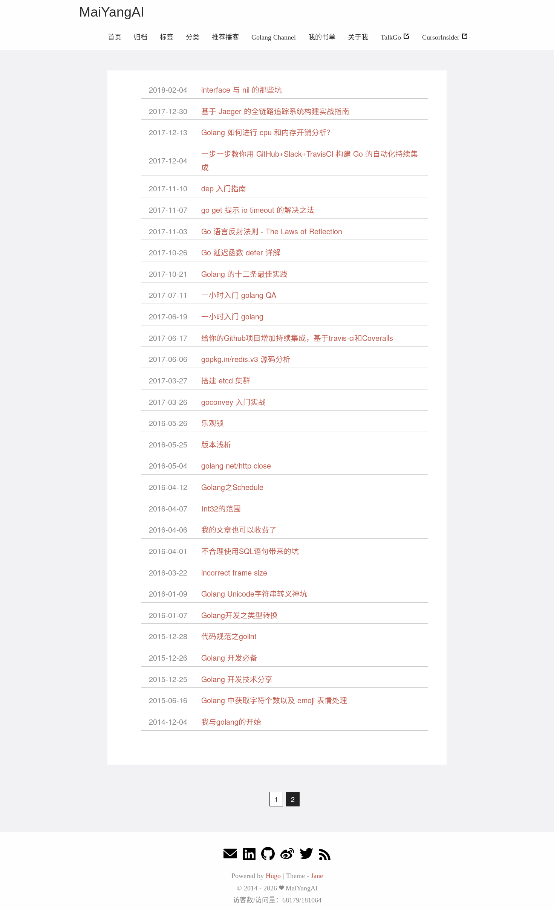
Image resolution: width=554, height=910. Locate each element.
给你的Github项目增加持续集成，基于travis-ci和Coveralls (297, 337)
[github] (268, 855)
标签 (166, 37)
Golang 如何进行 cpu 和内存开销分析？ (267, 132)
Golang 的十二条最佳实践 (244, 273)
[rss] (325, 855)
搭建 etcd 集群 (225, 380)
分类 (192, 37)
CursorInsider (441, 37)
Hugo (273, 875)
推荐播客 (225, 37)
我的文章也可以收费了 (239, 529)
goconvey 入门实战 (233, 401)
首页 (114, 37)
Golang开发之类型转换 (239, 614)
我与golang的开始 (231, 721)
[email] (230, 855)
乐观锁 (212, 422)
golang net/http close (236, 465)
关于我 (358, 37)
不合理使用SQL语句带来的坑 (250, 550)
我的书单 (321, 37)
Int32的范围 (221, 508)
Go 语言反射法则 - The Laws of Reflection (271, 231)
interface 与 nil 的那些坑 (241, 89)
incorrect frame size (234, 572)
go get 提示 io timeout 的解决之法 (257, 209)
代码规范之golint (229, 636)
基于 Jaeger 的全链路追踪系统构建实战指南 (275, 110)
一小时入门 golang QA (238, 294)
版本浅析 (216, 444)
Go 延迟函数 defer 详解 (240, 252)
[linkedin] (249, 855)
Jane (317, 875)
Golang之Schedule (232, 486)
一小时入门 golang (232, 316)
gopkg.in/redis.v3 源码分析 (246, 358)
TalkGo (392, 37)
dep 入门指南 (223, 188)
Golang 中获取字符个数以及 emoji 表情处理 (274, 700)
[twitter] (306, 855)
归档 (140, 37)
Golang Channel (273, 37)
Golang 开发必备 (229, 657)
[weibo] (287, 855)
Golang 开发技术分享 (236, 678)
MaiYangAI (111, 12)
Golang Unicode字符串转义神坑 (254, 593)
